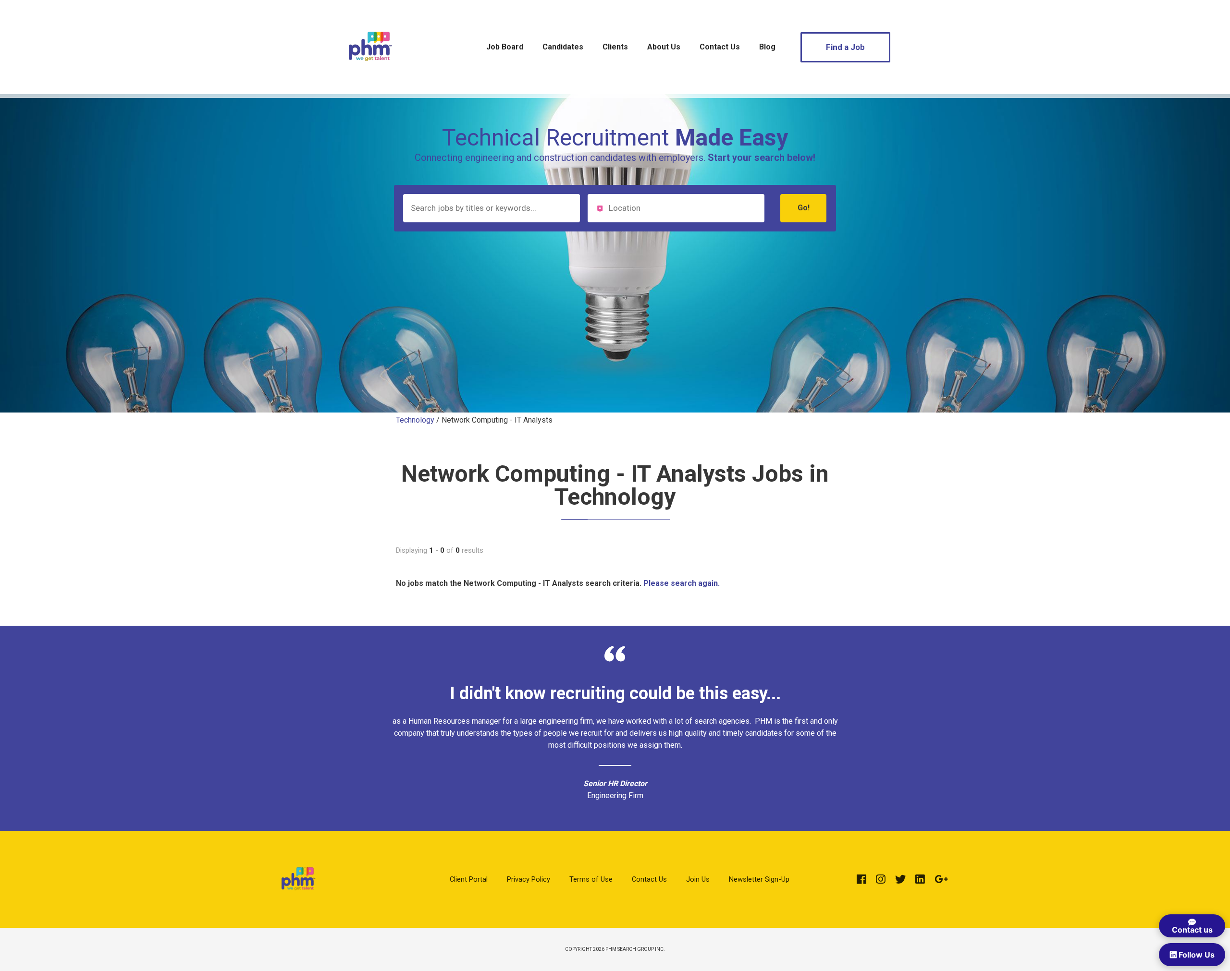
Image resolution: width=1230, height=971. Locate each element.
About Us (663, 46)
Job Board (504, 46)
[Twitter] (900, 879)
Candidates (562, 46)
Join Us (698, 879)
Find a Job (845, 47)
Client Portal (469, 879)
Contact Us (720, 46)
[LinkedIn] (920, 879)
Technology (415, 420)
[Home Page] (370, 73)
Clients (615, 46)
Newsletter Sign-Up (759, 879)
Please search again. (681, 583)
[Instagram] (881, 879)
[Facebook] (861, 879)
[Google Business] (941, 879)
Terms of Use (591, 879)
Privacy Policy (528, 879)
